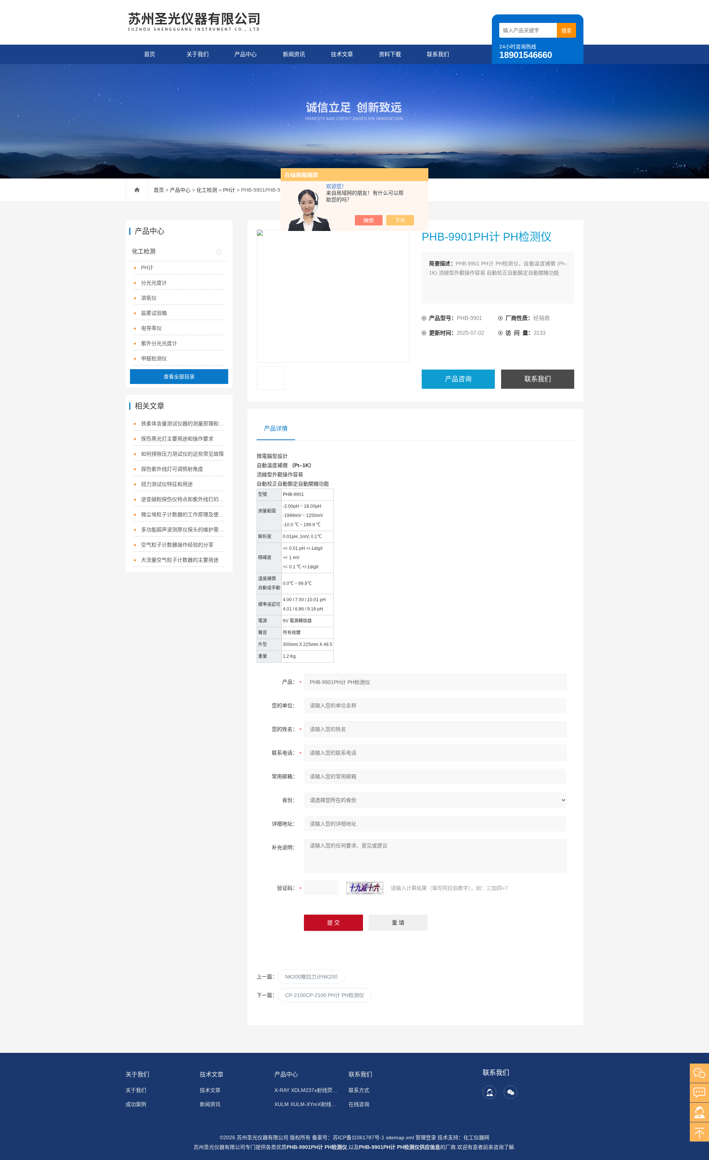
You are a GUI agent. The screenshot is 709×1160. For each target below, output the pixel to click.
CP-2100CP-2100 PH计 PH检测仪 (324, 995)
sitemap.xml (400, 1137)
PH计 (229, 190)
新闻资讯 (294, 54)
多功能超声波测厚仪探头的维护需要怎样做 (183, 530)
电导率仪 (151, 328)
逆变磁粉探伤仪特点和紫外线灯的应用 (183, 499)
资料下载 (390, 54)
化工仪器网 (476, 1137)
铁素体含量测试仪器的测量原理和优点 (183, 423)
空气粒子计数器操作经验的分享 (177, 545)
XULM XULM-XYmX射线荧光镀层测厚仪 (307, 1104)
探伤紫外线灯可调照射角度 (172, 469)
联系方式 (359, 1090)
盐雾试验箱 (154, 313)
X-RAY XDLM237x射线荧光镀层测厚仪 (307, 1090)
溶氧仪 (149, 298)
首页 (149, 54)
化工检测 (206, 190)
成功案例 (136, 1104)
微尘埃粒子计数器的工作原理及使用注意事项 (183, 514)
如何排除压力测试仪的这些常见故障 (182, 454)
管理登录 (425, 1137)
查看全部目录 (179, 377)
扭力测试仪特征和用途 (167, 484)
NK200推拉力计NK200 (311, 977)
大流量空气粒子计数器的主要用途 (180, 560)
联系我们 (438, 54)
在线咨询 (359, 1104)
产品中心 (245, 54)
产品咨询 (458, 379)
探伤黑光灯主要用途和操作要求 (177, 439)
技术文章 (342, 54)
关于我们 (197, 54)
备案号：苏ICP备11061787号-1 (349, 1137)
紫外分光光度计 (159, 343)
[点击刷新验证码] (364, 888)
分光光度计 (154, 283)
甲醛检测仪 (154, 358)
